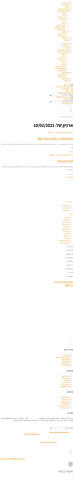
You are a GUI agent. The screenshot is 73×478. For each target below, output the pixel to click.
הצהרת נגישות (35, 438)
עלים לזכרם (65, 38)
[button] (69, 202)
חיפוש (71, 95)
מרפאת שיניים (61, 25)
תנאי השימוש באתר (46, 438)
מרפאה (63, 13)
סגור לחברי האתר (64, 243)
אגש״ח (67, 7)
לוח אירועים (66, 220)
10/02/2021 (59, 132)
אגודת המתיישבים (63, 9)
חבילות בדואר (65, 224)
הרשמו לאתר (65, 208)
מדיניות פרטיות (25, 438)
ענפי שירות (66, 227)
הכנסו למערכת (65, 205)
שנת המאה (65, 5)
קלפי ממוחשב (65, 229)
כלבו (63, 21)
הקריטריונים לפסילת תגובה (64, 424)
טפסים (67, 238)
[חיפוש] (50, 95)
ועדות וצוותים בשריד (64, 240)
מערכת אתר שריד (68, 155)
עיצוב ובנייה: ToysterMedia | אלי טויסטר (12, 459)
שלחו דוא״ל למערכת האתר (49, 442)
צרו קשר (66, 40)
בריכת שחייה (61, 17)
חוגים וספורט (61, 36)
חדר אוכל (62, 19)
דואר (63, 15)
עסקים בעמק (61, 29)
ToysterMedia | (33, 418)
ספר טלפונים (65, 222)
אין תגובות (50, 132)
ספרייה (63, 23)
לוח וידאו (67, 217)
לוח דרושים (66, 236)
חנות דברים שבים (60, 27)
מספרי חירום (66, 231)
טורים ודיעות (66, 210)
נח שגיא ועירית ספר (68, 132)
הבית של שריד (64, 3)
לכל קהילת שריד (65, 161)
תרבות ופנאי (65, 31)
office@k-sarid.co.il (32, 434)
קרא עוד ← (70, 151)
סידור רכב (66, 234)
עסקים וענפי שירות (63, 11)
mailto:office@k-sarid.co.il (59, 432)
